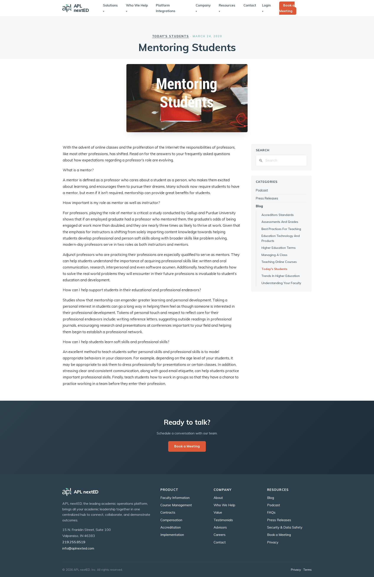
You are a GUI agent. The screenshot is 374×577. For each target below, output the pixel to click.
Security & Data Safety (284, 527)
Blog (259, 206)
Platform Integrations (165, 8)
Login (266, 5)
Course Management (176, 505)
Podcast (262, 190)
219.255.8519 (73, 542)
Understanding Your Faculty (281, 283)
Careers (220, 535)
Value (218, 512)
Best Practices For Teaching (281, 229)
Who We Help (137, 5)
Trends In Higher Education (280, 276)
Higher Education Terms (278, 248)
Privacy (272, 542)
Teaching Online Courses (279, 262)
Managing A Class (274, 255)
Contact (249, 5)
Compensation (171, 520)
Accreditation (170, 527)
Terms (307, 569)
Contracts (167, 512)
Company (203, 5)
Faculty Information (175, 498)
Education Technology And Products (280, 238)
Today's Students (170, 36)
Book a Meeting (287, 8)
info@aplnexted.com (78, 548)
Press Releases (267, 198)
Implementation (172, 535)
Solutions (110, 5)
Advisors (220, 527)
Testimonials (223, 520)
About (218, 498)
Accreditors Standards (277, 215)
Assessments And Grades (279, 222)
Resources (227, 5)
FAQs (271, 512)
